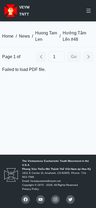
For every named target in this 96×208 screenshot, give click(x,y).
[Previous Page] (41, 56)
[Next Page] (88, 56)
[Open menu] (88, 10)
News (24, 36)
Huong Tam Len (46, 36)
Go (74, 56)
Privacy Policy (30, 188)
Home (8, 36)
